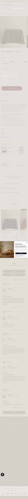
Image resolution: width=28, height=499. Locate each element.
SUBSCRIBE (21, 253)
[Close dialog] (26, 242)
